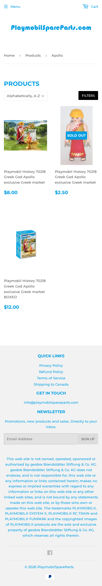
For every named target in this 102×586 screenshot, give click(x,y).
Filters (88, 96)
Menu (15, 6)
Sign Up (88, 439)
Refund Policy (51, 372)
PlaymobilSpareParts (55, 567)
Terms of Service (51, 378)
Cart (94, 6)
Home (9, 55)
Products (33, 55)
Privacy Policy (51, 365)
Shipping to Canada (51, 384)
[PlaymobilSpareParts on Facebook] (50, 553)
